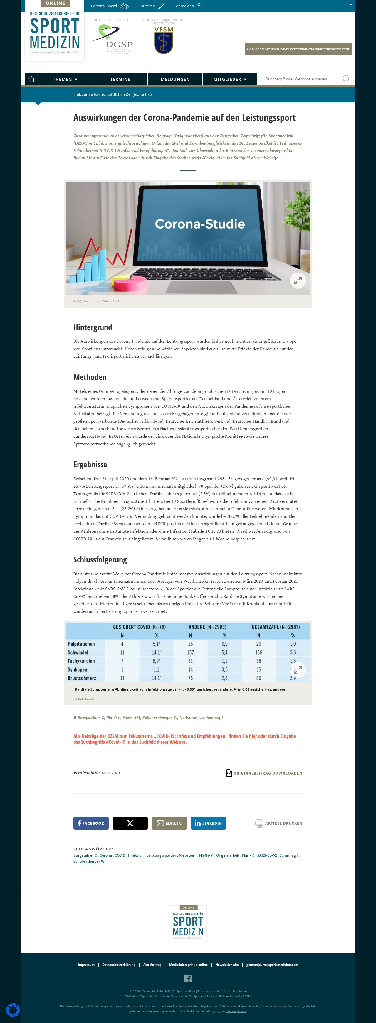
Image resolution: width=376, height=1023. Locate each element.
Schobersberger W (88, 861)
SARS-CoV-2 (267, 855)
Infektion (136, 855)
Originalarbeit (228, 855)
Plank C (249, 855)
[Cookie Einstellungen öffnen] (13, 1016)
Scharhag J (289, 855)
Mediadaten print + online (188, 965)
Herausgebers (236, 1011)
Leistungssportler (161, 855)
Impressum (86, 965)
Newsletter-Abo (227, 965)
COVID (120, 855)
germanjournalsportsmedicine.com (272, 965)
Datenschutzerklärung (119, 965)
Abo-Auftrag (152, 965)
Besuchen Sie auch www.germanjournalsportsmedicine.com (298, 48)
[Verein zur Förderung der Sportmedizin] (164, 53)
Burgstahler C (85, 855)
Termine (120, 79)
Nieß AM (206, 855)
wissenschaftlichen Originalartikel (121, 94)
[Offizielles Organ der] (111, 54)
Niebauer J (188, 855)
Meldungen (175, 79)
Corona (106, 855)
